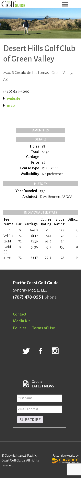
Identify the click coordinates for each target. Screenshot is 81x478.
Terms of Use (43, 328)
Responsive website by (65, 455)
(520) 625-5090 (16, 91)
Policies (20, 328)
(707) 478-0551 (28, 297)
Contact (19, 314)
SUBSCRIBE (30, 419)
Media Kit (21, 321)
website (13, 98)
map (11, 105)
